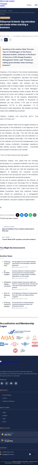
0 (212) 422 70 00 (7, 452)
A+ (6, 40)
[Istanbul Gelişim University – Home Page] (4, 5)
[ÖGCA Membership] (25, 344)
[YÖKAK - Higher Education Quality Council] (19, 332)
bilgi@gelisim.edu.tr (8, 454)
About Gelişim (7, 395)
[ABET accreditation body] (34, 338)
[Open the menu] (36, 5)
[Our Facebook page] (2, 383)
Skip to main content (7, 1)
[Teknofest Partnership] (22, 350)
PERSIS (5, 415)
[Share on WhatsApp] (30, 215)
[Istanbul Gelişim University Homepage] (19, 365)
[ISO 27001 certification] (4, 344)
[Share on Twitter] (17, 215)
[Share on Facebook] (22, 215)
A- (2, 40)
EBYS (4, 421)
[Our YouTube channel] (11, 383)
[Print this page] (10, 39)
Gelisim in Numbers (8, 401)
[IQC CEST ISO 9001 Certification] (35, 344)
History (5, 398)
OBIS (4, 412)
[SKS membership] (15, 350)
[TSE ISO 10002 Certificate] (15, 344)
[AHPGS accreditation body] (28, 338)
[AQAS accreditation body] (12, 338)
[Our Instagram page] (6, 383)
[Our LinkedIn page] (26, 215)
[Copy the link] (35, 215)
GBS (4, 418)
